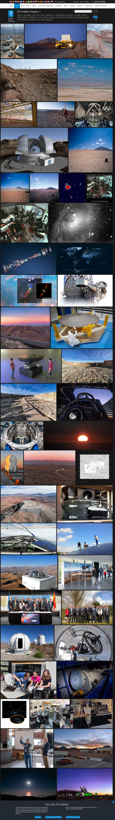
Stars (37, 19)
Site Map (86, 1)
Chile (42, 15)
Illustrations (32, 17)
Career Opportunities (101, 5)
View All (20, 15)
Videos (22, 5)
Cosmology (48, 15)
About (11, 5)
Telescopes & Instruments (45, 5)
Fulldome (77, 15)
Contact (81, 1)
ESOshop (33, 5)
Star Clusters (31, 19)
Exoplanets (70, 15)
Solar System (21, 19)
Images (17, 5)
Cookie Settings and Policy (72, 817)
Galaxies (83, 15)
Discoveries (58, 5)
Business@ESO (89, 5)
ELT (54, 15)
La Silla (40, 17)
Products (80, 5)
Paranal (52, 17)
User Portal (102, 1)
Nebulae (46, 17)
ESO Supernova (61, 15)
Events (66, 5)
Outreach (72, 5)
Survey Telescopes (46, 19)
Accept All (38, 817)
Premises (70, 17)
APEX (38, 15)
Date (96, 19)
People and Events (61, 17)
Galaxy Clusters (22, 17)
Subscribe (76, 1)
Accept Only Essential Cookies (53, 817)
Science (96, 1)
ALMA (34, 15)
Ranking (95, 17)
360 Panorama (27, 15)
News (28, 5)
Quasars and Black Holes (81, 17)
